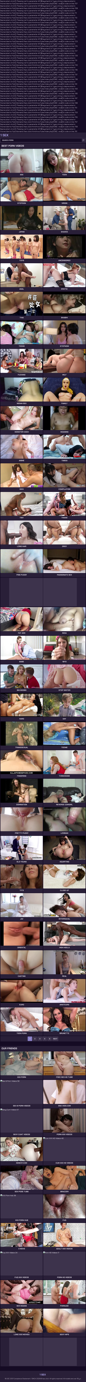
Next (55, 1039)
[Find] (83, 140)
